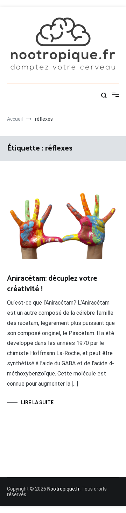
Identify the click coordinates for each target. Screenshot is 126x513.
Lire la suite (37, 402)
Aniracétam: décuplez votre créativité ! (52, 284)
